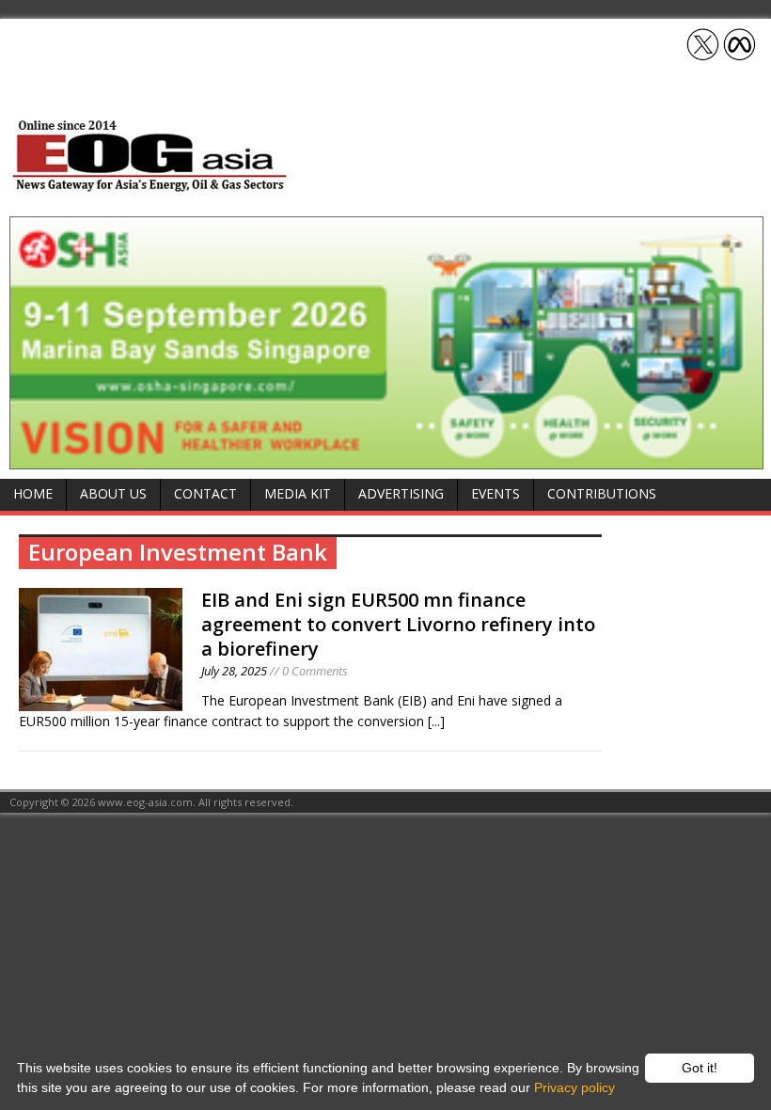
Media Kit (297, 493)
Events (495, 493)
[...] (436, 721)
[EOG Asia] (150, 187)
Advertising (401, 493)
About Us (113, 493)
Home (33, 493)
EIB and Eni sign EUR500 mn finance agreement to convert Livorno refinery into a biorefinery (398, 624)
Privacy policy (574, 1087)
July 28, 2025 (234, 670)
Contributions (601, 493)
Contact (205, 493)
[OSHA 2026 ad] (386, 458)
